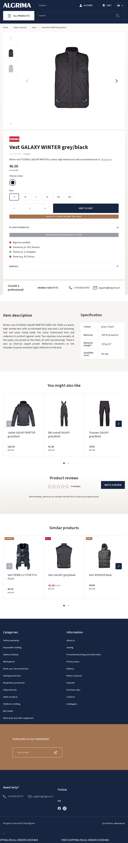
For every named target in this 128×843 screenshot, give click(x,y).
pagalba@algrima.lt (109, 288)
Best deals (8, 711)
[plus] (45, 208)
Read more (106, 159)
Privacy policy (72, 661)
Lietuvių (121, 9)
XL (47, 197)
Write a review (112, 485)
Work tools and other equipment (18, 718)
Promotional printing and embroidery (83, 654)
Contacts (70, 697)
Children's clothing (11, 704)
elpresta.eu (119, 823)
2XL (58, 197)
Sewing (69, 647)
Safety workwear (11, 640)
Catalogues (71, 704)
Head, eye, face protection (15, 668)
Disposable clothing (12, 647)
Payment (70, 682)
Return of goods (74, 675)
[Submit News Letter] (56, 752)
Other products (10, 697)
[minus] (14, 208)
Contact (42, 5)
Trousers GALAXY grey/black (99, 434)
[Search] (118, 16)
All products (21, 16)
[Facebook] (60, 808)
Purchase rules (73, 689)
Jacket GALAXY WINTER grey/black (21, 434)
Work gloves (9, 661)
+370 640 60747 (82, 288)
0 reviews (76, 486)
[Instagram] (65, 808)
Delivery (70, 668)
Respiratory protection (14, 682)
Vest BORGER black (100, 575)
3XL (69, 197)
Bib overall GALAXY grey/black (59, 434)
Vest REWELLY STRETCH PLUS (22, 577)
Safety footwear (11, 654)
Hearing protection (12, 675)
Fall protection (10, 689)
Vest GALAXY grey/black (61, 575)
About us (70, 640)
